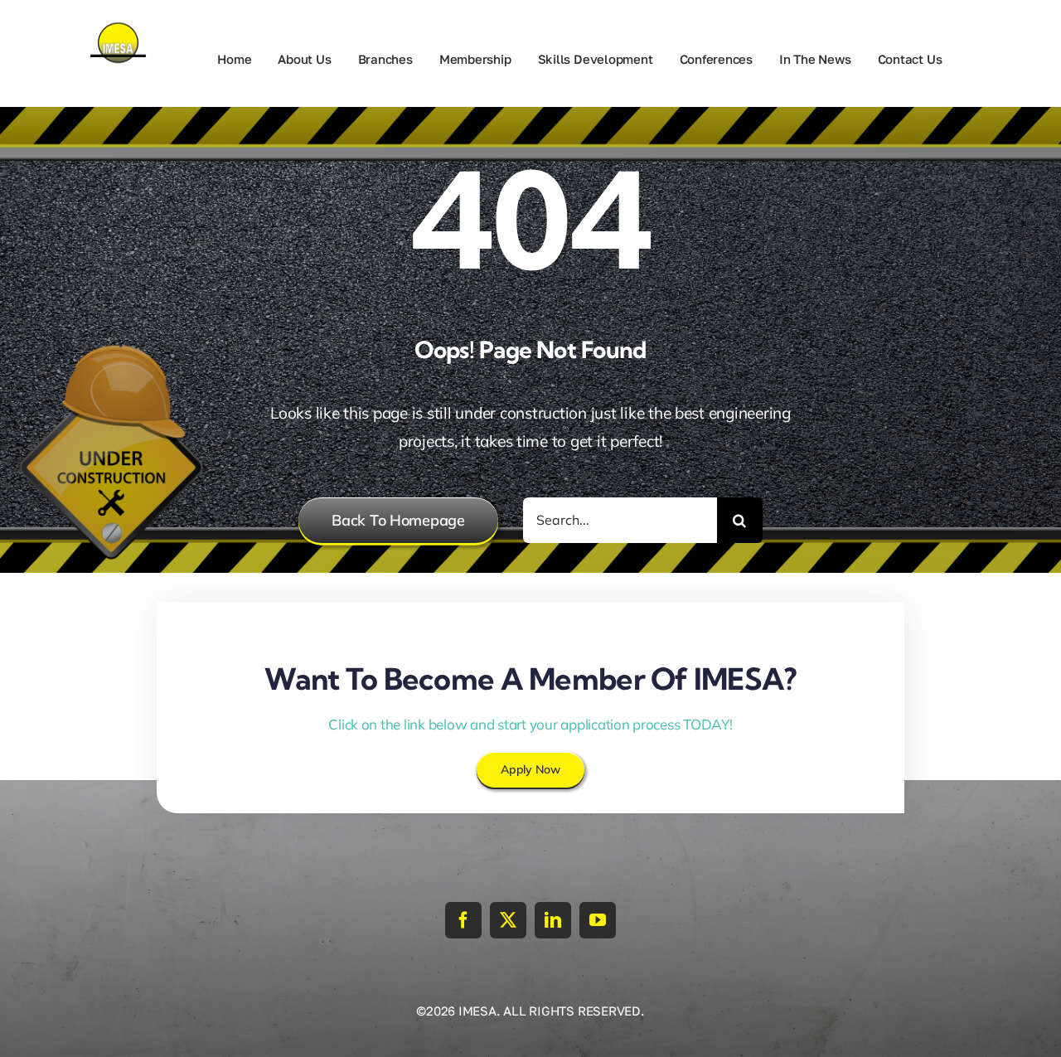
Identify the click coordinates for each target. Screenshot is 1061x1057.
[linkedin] (553, 920)
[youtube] (597, 920)
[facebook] (463, 920)
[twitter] (508, 920)
